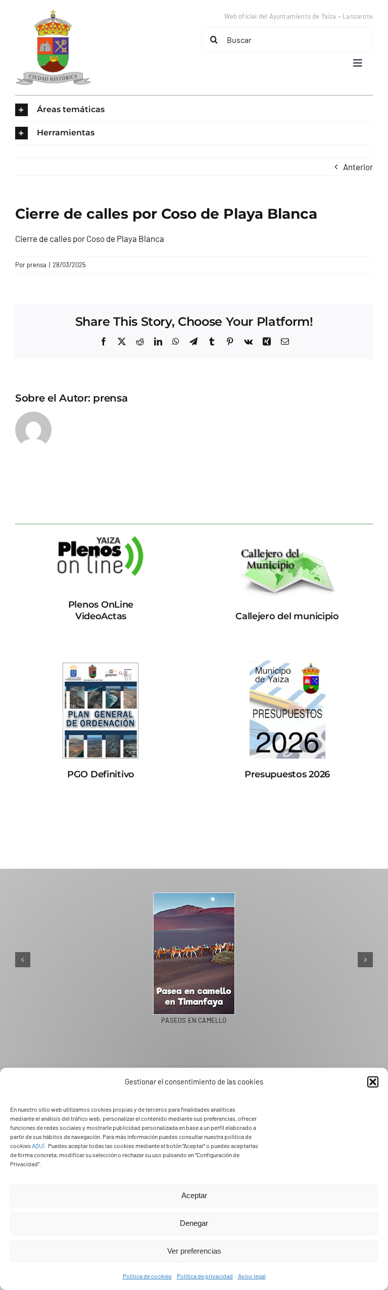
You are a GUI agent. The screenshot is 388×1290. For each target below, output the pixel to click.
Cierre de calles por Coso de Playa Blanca (89, 238)
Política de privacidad (205, 1275)
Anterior (358, 167)
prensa (36, 265)
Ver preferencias (194, 1251)
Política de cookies (147, 1275)
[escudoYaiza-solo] (53, 14)
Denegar (194, 1223)
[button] (373, 1082)
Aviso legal (252, 1275)
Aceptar (194, 1195)
